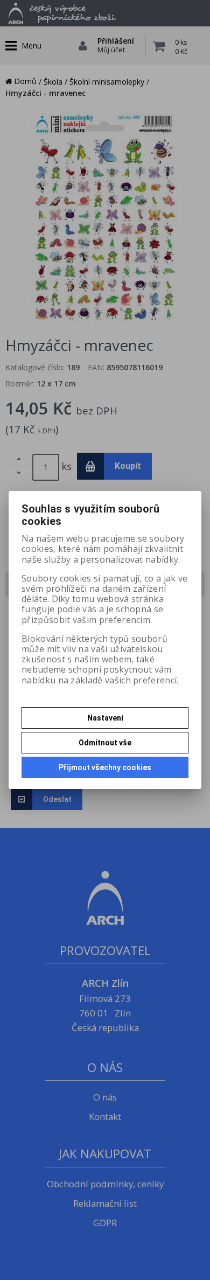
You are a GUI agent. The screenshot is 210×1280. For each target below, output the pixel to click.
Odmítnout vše (105, 742)
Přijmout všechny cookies (105, 767)
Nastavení (105, 718)
